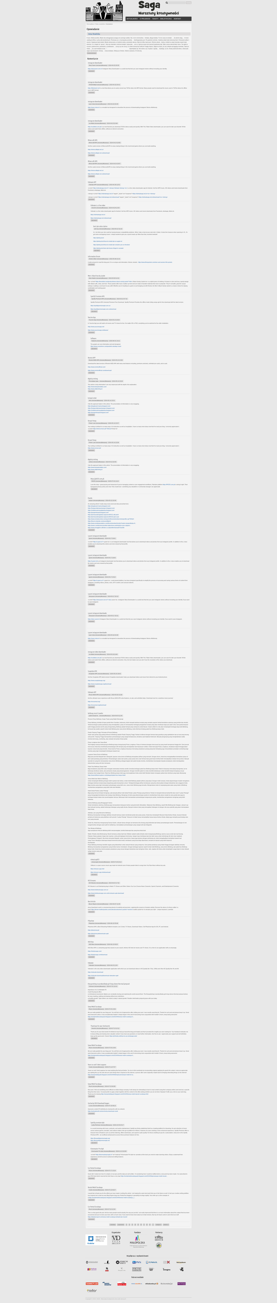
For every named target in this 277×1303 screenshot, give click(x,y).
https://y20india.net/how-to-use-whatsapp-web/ (123, 1036)
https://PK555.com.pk (169, 484)
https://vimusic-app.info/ (97, 869)
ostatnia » (165, 1224)
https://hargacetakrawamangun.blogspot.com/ (101, 408)
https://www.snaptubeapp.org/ (96, 680)
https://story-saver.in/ (94, 619)
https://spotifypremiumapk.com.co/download (103, 309)
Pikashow (91, 921)
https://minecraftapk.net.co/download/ (99, 153)
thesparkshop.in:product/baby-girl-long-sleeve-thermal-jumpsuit (109, 984)
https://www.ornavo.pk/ (94, 448)
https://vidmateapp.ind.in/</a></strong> (144, 193)
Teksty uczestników (100, 24)
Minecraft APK (92, 140)
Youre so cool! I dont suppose (97, 1065)
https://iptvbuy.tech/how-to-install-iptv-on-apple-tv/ (107, 241)
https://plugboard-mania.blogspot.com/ (99, 406)
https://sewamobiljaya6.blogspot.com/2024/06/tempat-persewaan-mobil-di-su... (111, 1075)
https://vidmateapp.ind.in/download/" (109, 197)
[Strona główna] (104, 21)
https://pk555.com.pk (97, 479)
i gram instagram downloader (97, 536)
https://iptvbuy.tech (98, 238)
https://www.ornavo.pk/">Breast (102, 429)
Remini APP (91, 358)
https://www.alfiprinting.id (95, 389)
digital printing (93, 379)
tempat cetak (92, 398)
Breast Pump (92, 421)
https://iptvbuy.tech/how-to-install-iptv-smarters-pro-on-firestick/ (111, 245)
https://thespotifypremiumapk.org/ (100, 1138)
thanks (90, 498)
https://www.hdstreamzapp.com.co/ (98, 890)
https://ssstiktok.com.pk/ (94, 127)
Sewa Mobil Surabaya (94, 1007)
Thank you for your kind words (100, 1026)
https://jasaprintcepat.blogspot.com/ (98, 412)
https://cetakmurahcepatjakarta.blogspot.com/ (101, 410)
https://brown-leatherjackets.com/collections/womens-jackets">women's (112, 909)
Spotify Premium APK (98, 296)
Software (93, 338)
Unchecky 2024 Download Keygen (98, 1103)
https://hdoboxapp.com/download (97, 954)
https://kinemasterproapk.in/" (104, 1154)
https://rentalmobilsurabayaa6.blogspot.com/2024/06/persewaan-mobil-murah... (144, 1176)
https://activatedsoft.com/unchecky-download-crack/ (103, 1111)
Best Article (91, 901)
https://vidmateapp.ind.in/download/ (101, 218)
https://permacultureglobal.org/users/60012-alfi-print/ (103, 514)
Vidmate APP (92, 182)
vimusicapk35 (95, 859)
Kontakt (177, 19)
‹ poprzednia (121, 1224)
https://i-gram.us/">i (98, 580)
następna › (158, 1224)
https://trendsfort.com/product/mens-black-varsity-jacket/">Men (114, 281)
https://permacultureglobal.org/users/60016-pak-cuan (103, 517)
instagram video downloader (97, 652)
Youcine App (92, 317)
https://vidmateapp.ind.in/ (98, 214)
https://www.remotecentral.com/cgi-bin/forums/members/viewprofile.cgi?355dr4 (111, 519)
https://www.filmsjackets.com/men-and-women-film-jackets (155, 262)
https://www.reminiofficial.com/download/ (100, 370)
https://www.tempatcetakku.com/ (97, 387)
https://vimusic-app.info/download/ (100, 872)
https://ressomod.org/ (94, 701)
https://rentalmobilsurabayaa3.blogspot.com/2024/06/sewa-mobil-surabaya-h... (111, 1017)
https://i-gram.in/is (93, 561)
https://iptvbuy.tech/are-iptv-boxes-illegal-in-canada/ (108, 248)
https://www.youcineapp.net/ (96, 326)
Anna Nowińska (94, 34)
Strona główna (90, 24)
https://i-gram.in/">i (98, 542)
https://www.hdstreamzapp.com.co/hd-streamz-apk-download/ (106, 893)
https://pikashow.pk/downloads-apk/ (98, 933)
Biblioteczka (166, 19)
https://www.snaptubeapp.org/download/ (99, 684)
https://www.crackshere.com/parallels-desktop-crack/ (106, 346)
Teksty (155, 19)
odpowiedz (91, 71)
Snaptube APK (92, 671)
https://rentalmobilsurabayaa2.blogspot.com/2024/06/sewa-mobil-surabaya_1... (112, 1197)
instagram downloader (95, 63)
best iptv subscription (100, 226)
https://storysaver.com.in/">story (102, 600)
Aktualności (132, 19)
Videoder (91, 963)
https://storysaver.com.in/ (95, 69)
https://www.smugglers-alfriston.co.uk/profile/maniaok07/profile (106, 527)
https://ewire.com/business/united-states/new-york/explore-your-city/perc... (109, 525)
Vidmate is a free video (98, 205)
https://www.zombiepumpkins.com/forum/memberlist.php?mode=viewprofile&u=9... (112, 523)
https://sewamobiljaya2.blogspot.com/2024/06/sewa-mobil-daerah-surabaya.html (124, 1094)
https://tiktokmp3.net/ (94, 88)
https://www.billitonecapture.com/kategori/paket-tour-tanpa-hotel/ (107, 775)
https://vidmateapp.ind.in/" (105, 193)
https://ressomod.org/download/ (97, 705)
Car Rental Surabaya (94, 1168)
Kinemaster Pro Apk (97, 1149)
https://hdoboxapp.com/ (94, 951)
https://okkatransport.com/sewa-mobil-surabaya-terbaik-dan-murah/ (107, 1217)
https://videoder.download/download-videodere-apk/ (103, 975)
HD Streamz (92, 880)
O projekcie (145, 19)
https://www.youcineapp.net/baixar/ (98, 330)
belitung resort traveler (95, 713)
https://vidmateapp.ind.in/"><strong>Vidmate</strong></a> (110, 188)
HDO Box (91, 942)
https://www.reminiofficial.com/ (96, 367)
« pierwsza (112, 1224)
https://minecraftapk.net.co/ (95, 149)
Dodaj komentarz (92, 53)
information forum (94, 256)
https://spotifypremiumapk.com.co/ (100, 305)
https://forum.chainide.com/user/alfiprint (99, 521)
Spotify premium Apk (97, 1123)
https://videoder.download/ (95, 972)
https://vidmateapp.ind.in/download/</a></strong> (153, 197)
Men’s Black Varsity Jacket (96, 276)
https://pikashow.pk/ (93, 930)
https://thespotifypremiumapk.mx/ (100, 1140)
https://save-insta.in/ (93, 107)
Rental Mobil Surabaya (95, 1187)
